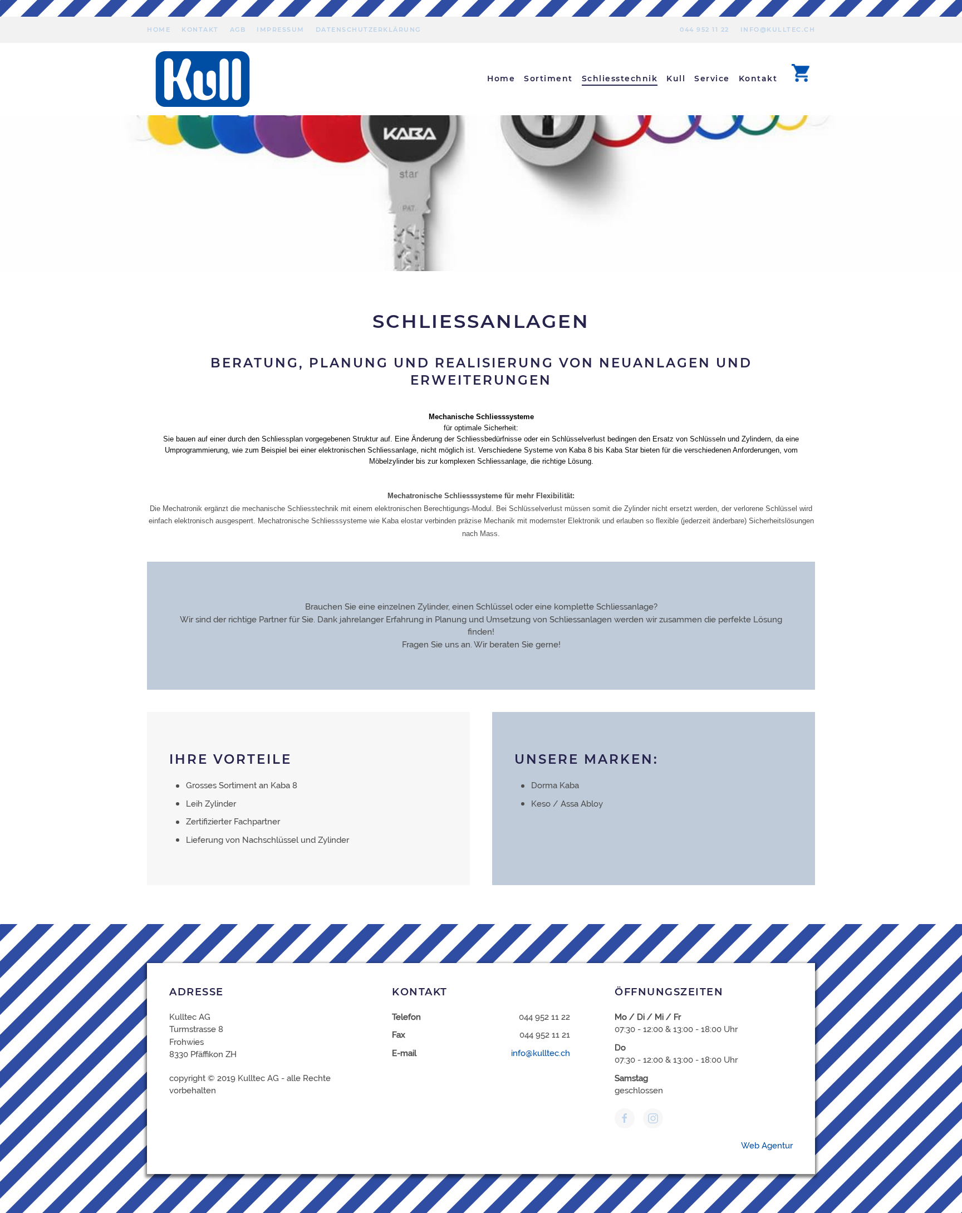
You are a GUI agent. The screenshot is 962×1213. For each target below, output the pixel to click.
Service (712, 78)
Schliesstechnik (620, 78)
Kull (675, 78)
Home (158, 29)
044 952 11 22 (704, 29)
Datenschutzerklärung (368, 29)
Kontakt (200, 29)
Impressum (281, 29)
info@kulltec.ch (778, 29)
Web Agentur (767, 1146)
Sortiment (548, 78)
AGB (238, 29)
